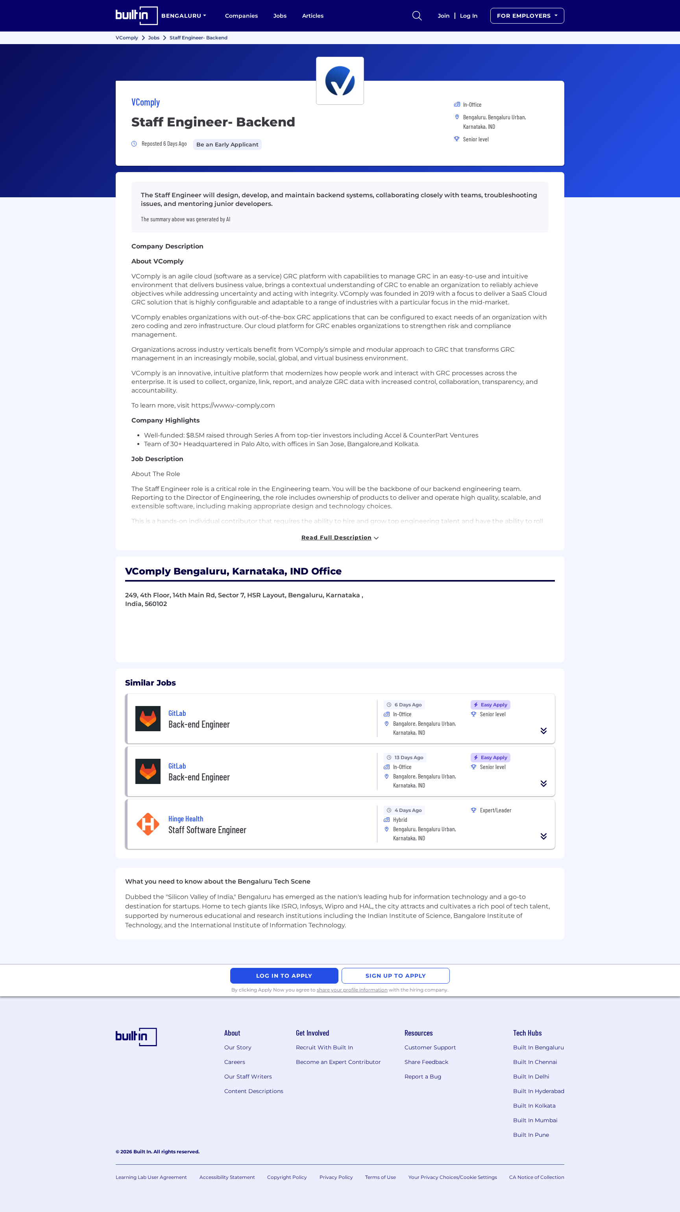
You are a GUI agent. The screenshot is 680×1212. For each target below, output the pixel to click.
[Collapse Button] (544, 731)
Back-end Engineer (199, 724)
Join (444, 15)
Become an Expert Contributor (338, 1062)
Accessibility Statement (227, 1177)
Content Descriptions (253, 1091)
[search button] (417, 15)
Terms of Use (380, 1177)
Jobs (279, 15)
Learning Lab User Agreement (151, 1177)
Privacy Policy (336, 1177)
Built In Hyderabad (538, 1091)
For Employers (525, 15)
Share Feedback (426, 1062)
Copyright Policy (287, 1177)
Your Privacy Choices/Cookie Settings (452, 1177)
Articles (312, 15)
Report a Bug (423, 1076)
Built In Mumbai (535, 1120)
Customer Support (430, 1047)
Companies (241, 15)
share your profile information (352, 990)
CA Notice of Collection (536, 1177)
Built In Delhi (531, 1076)
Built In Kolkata (534, 1105)
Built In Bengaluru (538, 1047)
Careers (234, 1062)
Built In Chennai (535, 1062)
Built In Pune (531, 1134)
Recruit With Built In (324, 1047)
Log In (469, 15)
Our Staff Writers (248, 1076)
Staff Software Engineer (207, 829)
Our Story (237, 1047)
